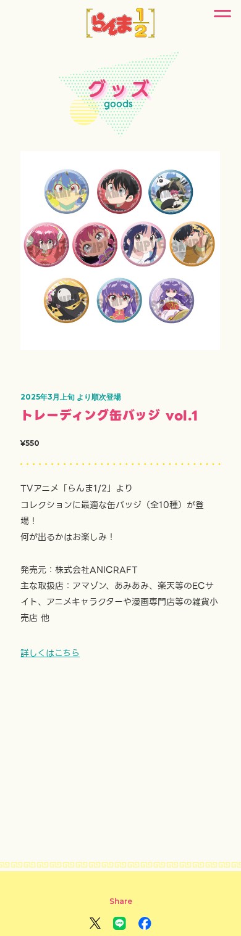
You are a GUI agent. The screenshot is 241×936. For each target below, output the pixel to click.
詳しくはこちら (50, 653)
